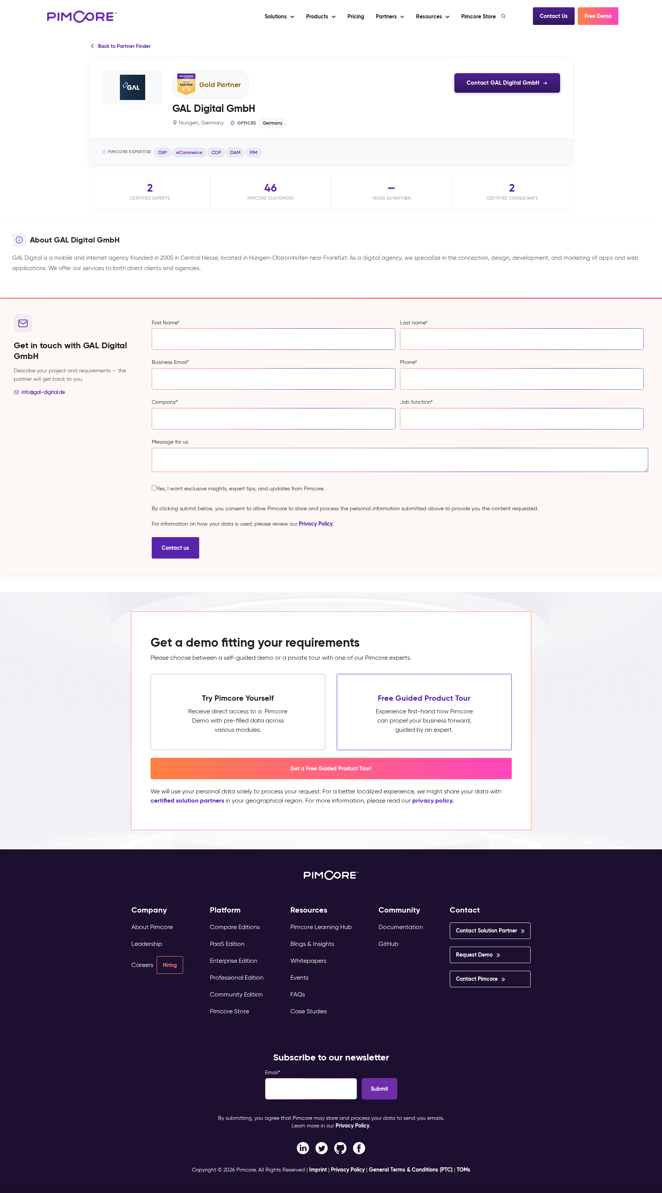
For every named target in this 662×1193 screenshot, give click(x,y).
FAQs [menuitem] (297, 994)
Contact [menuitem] (465, 910)
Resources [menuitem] (308, 910)
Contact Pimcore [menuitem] (477, 978)
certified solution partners (187, 800)
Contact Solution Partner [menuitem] (486, 930)
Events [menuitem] (299, 977)
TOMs (463, 1169)
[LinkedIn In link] (359, 1147)
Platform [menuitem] (225, 910)
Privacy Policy (316, 523)
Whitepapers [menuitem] (308, 960)
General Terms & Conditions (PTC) (410, 1169)
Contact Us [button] (554, 16)
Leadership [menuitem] (146, 943)
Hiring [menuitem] (170, 965)
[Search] (504, 16)
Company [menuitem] (149, 910)
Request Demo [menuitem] (474, 954)
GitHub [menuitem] (388, 943)
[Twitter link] (321, 1147)
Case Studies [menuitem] (308, 1011)
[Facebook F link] (303, 1147)
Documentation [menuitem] (401, 927)
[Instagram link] (340, 1147)
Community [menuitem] (399, 910)
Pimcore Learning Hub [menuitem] (321, 927)
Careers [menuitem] (142, 964)
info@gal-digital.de (43, 392)
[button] (355, 16)
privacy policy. (433, 800)
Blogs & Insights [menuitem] (312, 943)
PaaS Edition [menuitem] (227, 943)
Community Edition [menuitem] (236, 994)
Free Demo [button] (598, 16)
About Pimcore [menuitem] (152, 927)
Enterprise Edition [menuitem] (233, 960)
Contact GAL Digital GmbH (503, 82)
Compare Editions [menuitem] (235, 927)
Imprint (318, 1169)
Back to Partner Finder (124, 46)
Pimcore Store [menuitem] (229, 1011)
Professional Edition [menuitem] (237, 977)
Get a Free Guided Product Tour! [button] (331, 768)
